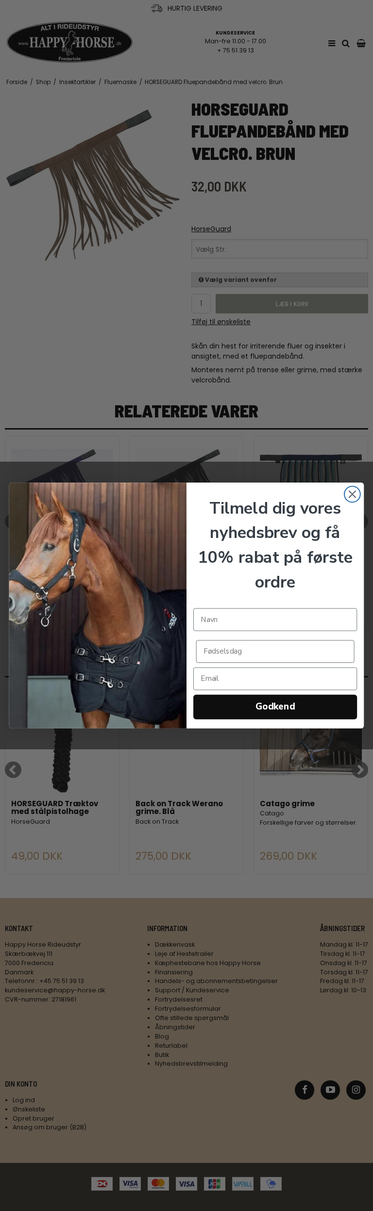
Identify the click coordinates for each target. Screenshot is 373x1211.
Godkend (275, 707)
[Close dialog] (352, 494)
